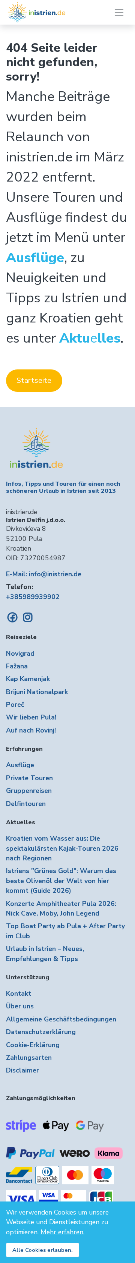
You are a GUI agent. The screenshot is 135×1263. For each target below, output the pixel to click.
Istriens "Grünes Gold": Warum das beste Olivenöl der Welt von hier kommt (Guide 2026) (61, 880)
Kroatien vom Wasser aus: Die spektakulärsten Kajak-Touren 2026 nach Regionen (62, 848)
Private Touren (29, 778)
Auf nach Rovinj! (31, 730)
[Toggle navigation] (119, 12)
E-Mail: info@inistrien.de (43, 574)
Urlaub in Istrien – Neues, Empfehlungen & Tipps (45, 953)
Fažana (17, 666)
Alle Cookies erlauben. (42, 1250)
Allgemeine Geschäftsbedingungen (61, 1019)
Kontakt (18, 993)
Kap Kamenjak (28, 678)
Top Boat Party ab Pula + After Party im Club (65, 931)
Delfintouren (26, 803)
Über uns (20, 1006)
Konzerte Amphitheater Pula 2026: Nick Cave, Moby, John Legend (61, 908)
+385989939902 (33, 596)
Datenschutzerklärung (41, 1031)
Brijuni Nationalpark (37, 691)
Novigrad (20, 653)
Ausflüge (20, 764)
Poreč (15, 704)
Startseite (33, 380)
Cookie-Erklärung (33, 1044)
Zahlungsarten (29, 1057)
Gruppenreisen (29, 790)
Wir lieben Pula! (31, 717)
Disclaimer (22, 1070)
